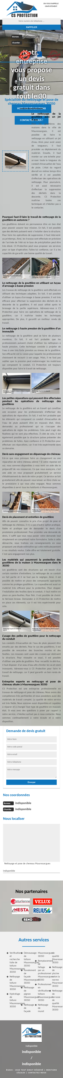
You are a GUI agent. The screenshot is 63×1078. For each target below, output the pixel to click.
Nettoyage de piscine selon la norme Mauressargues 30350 (56, 977)
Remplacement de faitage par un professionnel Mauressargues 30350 (42, 970)
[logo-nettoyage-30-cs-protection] (21, 9)
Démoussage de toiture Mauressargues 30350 (28, 959)
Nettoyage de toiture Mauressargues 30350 (14, 983)
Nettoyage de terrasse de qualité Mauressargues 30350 (56, 1000)
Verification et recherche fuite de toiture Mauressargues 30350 (14, 962)
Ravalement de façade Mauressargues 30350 (28, 976)
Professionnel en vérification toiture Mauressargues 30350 (42, 992)
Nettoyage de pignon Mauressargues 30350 (28, 993)
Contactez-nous (37, 1073)
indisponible (32, 36)
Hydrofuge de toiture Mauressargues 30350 (14, 1000)
